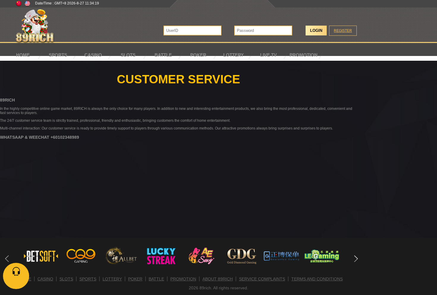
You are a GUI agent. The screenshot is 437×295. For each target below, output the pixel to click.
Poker (198, 54)
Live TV (268, 54)
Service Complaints (262, 279)
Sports (58, 54)
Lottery (233, 54)
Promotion (303, 54)
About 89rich (217, 279)
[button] (356, 258)
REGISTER (343, 31)
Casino (93, 54)
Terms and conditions (317, 279)
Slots (128, 54)
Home (23, 54)
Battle (163, 54)
